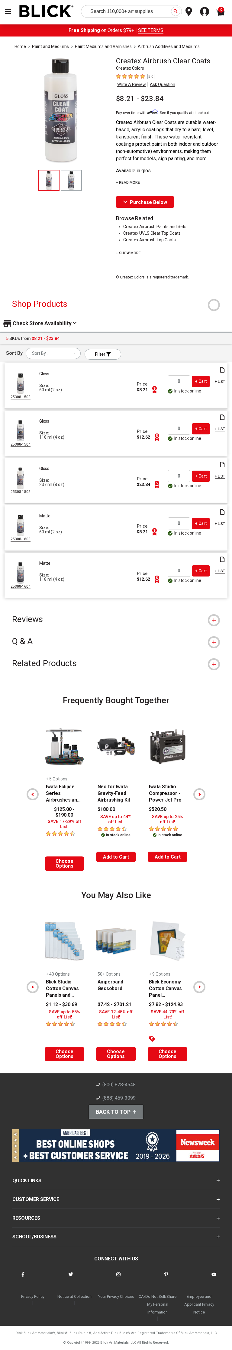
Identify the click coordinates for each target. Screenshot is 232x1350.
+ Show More (128, 253)
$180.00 (106, 809)
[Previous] (33, 794)
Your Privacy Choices (116, 1296)
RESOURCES (26, 1218)
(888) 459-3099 (119, 1098)
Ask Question (162, 84)
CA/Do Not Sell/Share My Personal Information (157, 1304)
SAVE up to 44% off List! (115, 819)
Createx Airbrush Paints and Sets (154, 226)
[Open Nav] (8, 11)
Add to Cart (116, 857)
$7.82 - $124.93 (166, 1004)
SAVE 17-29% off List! (64, 824)
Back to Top (113, 1112)
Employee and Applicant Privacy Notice (199, 1304)
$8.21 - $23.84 (140, 98)
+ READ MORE (128, 182)
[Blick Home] (46, 11)
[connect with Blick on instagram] (118, 1278)
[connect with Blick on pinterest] (166, 1278)
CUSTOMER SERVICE (35, 1199)
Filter (100, 354)
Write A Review (131, 84)
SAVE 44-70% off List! (167, 1014)
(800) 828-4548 (119, 1085)
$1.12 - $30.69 (61, 1004)
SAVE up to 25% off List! (167, 819)
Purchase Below (148, 202)
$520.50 (157, 809)
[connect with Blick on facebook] (23, 1278)
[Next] (199, 794)
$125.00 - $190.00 (64, 812)
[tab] (116, 304)
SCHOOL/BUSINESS (34, 1237)
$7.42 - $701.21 (114, 1004)
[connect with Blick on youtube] (214, 1278)
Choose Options (64, 863)
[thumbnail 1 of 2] (49, 180)
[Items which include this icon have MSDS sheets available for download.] (222, 370)
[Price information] (154, 389)
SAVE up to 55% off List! (64, 1014)
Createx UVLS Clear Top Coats (152, 233)
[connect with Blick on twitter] (71, 1278)
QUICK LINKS (26, 1180)
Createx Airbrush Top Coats (149, 239)
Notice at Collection (74, 1296)
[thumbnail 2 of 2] (71, 180)
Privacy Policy (32, 1296)
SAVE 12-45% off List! (116, 1014)
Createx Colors (130, 68)
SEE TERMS (150, 30)
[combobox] (53, 353)
